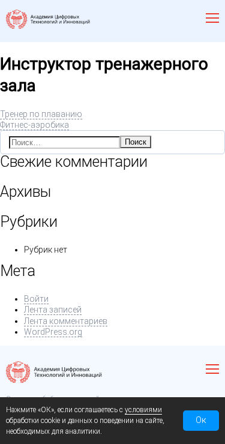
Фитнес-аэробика (34, 125)
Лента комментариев (65, 321)
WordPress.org (53, 332)
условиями (143, 410)
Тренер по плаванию (41, 114)
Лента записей (53, 309)
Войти (36, 299)
